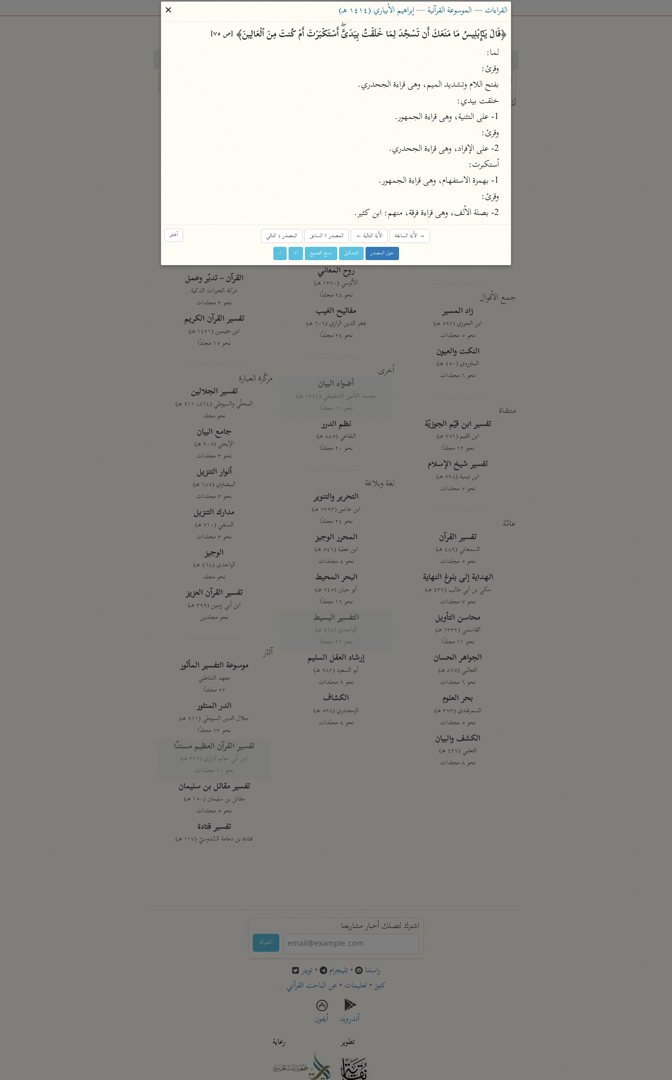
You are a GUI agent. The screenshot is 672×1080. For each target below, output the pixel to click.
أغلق (174, 235)
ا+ (296, 253)
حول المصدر (382, 253)
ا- (280, 253)
